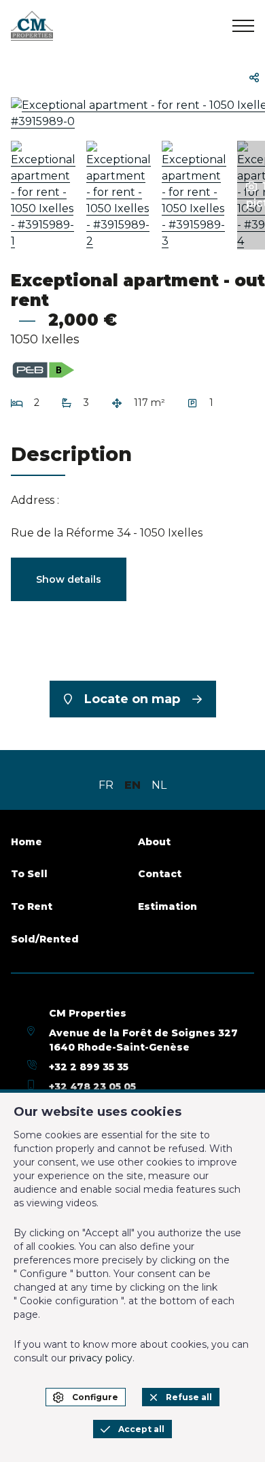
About (154, 842)
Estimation (167, 906)
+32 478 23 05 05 (92, 1087)
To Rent (31, 906)
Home (26, 842)
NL (159, 785)
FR (106, 785)
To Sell (29, 874)
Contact (159, 874)
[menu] (243, 25)
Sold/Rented (45, 939)
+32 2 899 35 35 (88, 1067)
